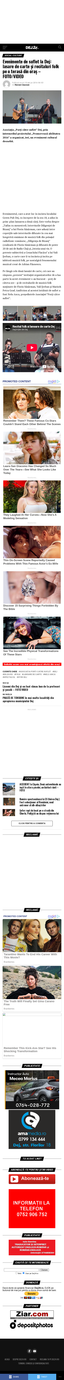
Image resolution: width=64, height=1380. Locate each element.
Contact (33, 1359)
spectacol (9, 677)
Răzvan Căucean (22, 85)
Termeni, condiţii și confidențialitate (33, 1363)
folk (18, 674)
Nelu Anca (49, 674)
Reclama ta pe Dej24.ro (49, 1359)
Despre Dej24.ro (19, 1359)
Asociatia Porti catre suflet (35, 672)
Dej (55, 672)
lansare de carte (32, 674)
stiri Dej (22, 677)
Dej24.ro (8, 674)
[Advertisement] (32, 22)
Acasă (7, 1359)
